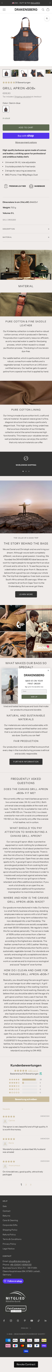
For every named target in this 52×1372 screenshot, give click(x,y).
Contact (6, 1211)
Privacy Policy (9, 1244)
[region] (26, 461)
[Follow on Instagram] (11, 1320)
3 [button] (30, 1184)
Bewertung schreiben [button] (26, 1099)
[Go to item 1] (15, 73)
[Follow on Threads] (18, 1320)
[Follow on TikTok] (38, 1320)
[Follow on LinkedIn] (45, 1320)
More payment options (26, 142)
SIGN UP (34, 697)
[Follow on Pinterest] (24, 1320)
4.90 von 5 (33, 1070)
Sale (5, 1206)
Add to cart (26, 127)
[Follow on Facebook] (4, 1320)
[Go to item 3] (32, 73)
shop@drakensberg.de (19, 1261)
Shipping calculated (22, 96)
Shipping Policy (10, 1229)
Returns (6, 1215)
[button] (9, 82)
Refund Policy (9, 1234)
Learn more (26, 594)
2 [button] (26, 1184)
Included (35, 3)
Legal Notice (8, 1248)
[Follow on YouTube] (31, 1320)
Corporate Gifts (10, 1225)
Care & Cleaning (10, 1220)
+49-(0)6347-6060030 (20, 1264)
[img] (9, 1116)
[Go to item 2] (23, 73)
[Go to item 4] (40, 73)
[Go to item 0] (6, 73)
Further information (26, 761)
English (24, 1328)
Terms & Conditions (12, 1239)
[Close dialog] (48, 670)
